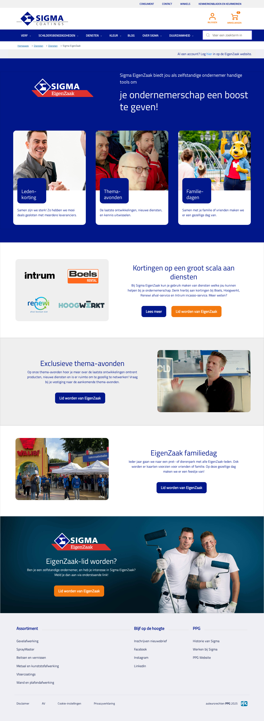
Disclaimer (22, 703)
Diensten (92, 35)
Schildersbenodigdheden (57, 35)
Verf (24, 35)
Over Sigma (151, 35)
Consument (147, 4)
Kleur (114, 35)
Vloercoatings (25, 674)
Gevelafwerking (27, 640)
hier (209, 53)
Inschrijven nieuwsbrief (150, 640)
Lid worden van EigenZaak (196, 311)
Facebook (140, 649)
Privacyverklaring (104, 703)
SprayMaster (25, 649)
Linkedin (140, 665)
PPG (227, 703)
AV (43, 703)
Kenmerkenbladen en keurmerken (220, 4)
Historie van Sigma (206, 640)
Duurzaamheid (180, 35)
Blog (131, 35)
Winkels (185, 4)
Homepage (23, 46)
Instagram (141, 657)
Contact (167, 4)
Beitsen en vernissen (31, 657)
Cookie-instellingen (69, 703)
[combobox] (227, 35)
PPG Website (202, 657)
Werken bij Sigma (205, 649)
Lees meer (154, 311)
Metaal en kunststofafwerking (37, 665)
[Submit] (207, 35)
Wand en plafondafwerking (35, 682)
